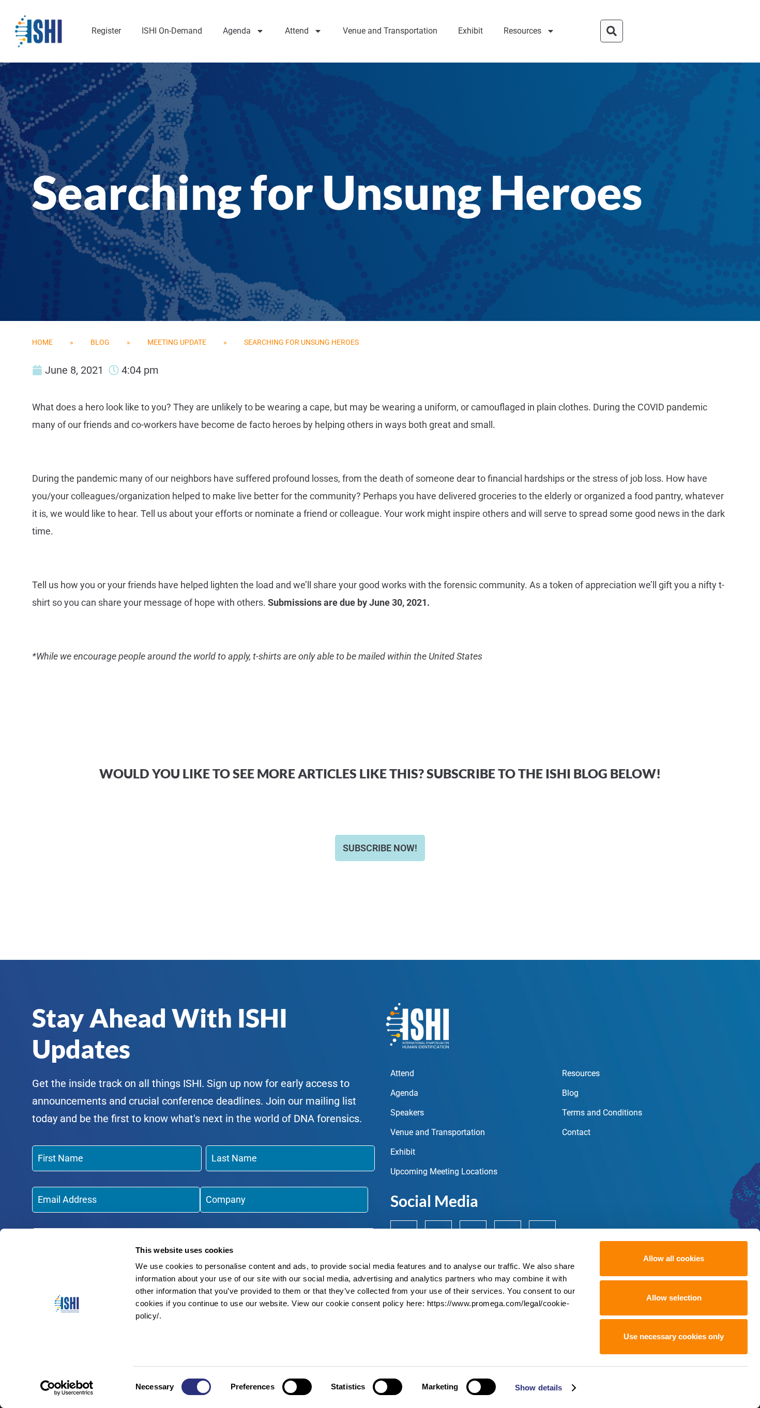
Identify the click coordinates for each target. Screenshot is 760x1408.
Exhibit (470, 31)
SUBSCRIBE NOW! (380, 848)
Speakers (407, 1113)
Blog (100, 342)
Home (42, 342)
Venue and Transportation (390, 31)
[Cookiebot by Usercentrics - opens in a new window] (67, 1388)
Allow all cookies (673, 1258)
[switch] (297, 1387)
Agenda (237, 31)
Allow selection (674, 1297)
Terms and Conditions (602, 1113)
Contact (576, 1132)
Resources (522, 31)
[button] (611, 31)
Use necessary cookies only (674, 1336)
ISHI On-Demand (172, 31)
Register (106, 31)
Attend (297, 31)
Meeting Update (176, 342)
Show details (538, 1387)
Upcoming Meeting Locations (443, 1171)
